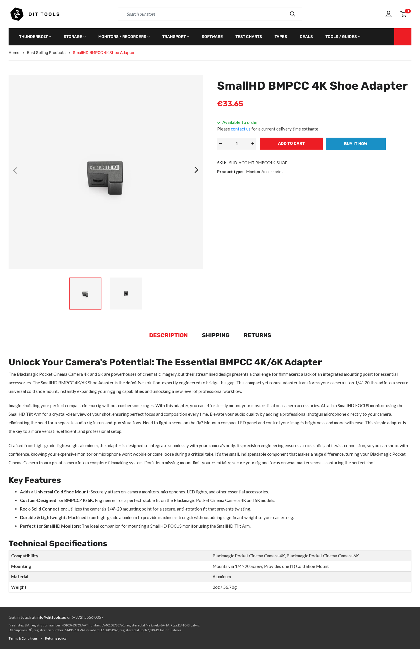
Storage (73, 36)
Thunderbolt (33, 36)
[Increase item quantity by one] (252, 144)
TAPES (281, 36)
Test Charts (248, 36)
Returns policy (56, 638)
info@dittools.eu (51, 617)
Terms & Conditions (23, 638)
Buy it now (355, 143)
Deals (306, 36)
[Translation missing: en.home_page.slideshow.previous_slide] (15, 170)
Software (212, 36)
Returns (257, 335)
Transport (174, 36)
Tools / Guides (341, 36)
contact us (241, 128)
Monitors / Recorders (122, 36)
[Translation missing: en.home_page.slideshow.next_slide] (196, 170)
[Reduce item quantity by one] (220, 144)
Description (168, 335)
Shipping (215, 335)
